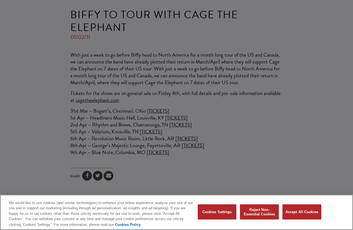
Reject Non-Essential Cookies (259, 212)
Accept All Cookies (301, 212)
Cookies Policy (128, 224)
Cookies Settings (217, 212)
